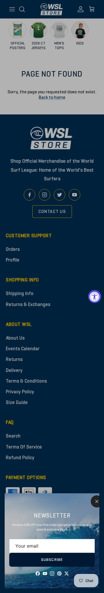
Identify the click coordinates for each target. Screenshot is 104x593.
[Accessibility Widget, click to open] (94, 296)
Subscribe (52, 559)
